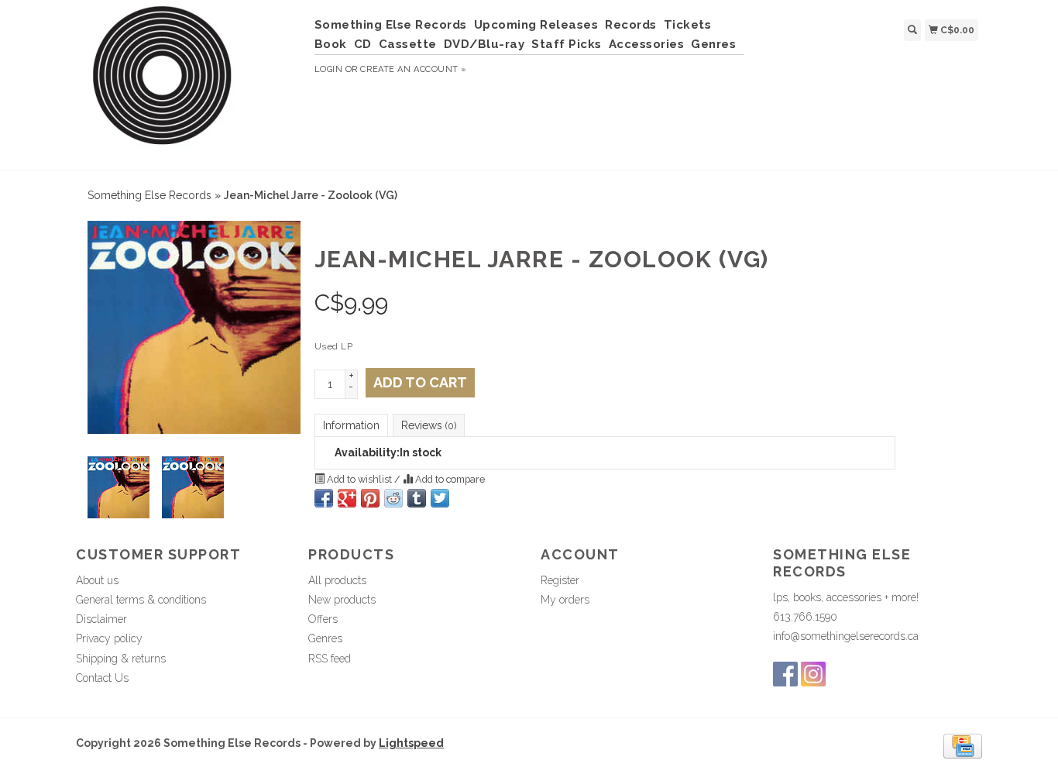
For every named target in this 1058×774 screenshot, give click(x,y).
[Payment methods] (962, 745)
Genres (713, 44)
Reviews (428, 425)
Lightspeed (411, 743)
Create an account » (413, 69)
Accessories (647, 44)
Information (351, 425)
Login (328, 69)
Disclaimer (101, 619)
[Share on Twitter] (440, 498)
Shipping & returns (121, 658)
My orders (565, 599)
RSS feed (329, 658)
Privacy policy (109, 638)
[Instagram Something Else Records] (813, 674)
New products (342, 599)
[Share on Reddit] (393, 498)
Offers (323, 619)
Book (330, 44)
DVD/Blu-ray (484, 44)
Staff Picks (566, 44)
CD (363, 44)
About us (97, 580)
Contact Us (102, 678)
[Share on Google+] (347, 498)
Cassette (408, 44)
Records (631, 25)
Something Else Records (390, 25)
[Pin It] (370, 498)
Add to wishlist (359, 479)
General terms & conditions (141, 599)
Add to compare (449, 479)
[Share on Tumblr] (416, 498)
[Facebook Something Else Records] (785, 674)
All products (337, 580)
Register (560, 580)
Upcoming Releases (536, 25)
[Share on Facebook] (323, 498)
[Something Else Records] (189, 83)
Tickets (688, 25)
